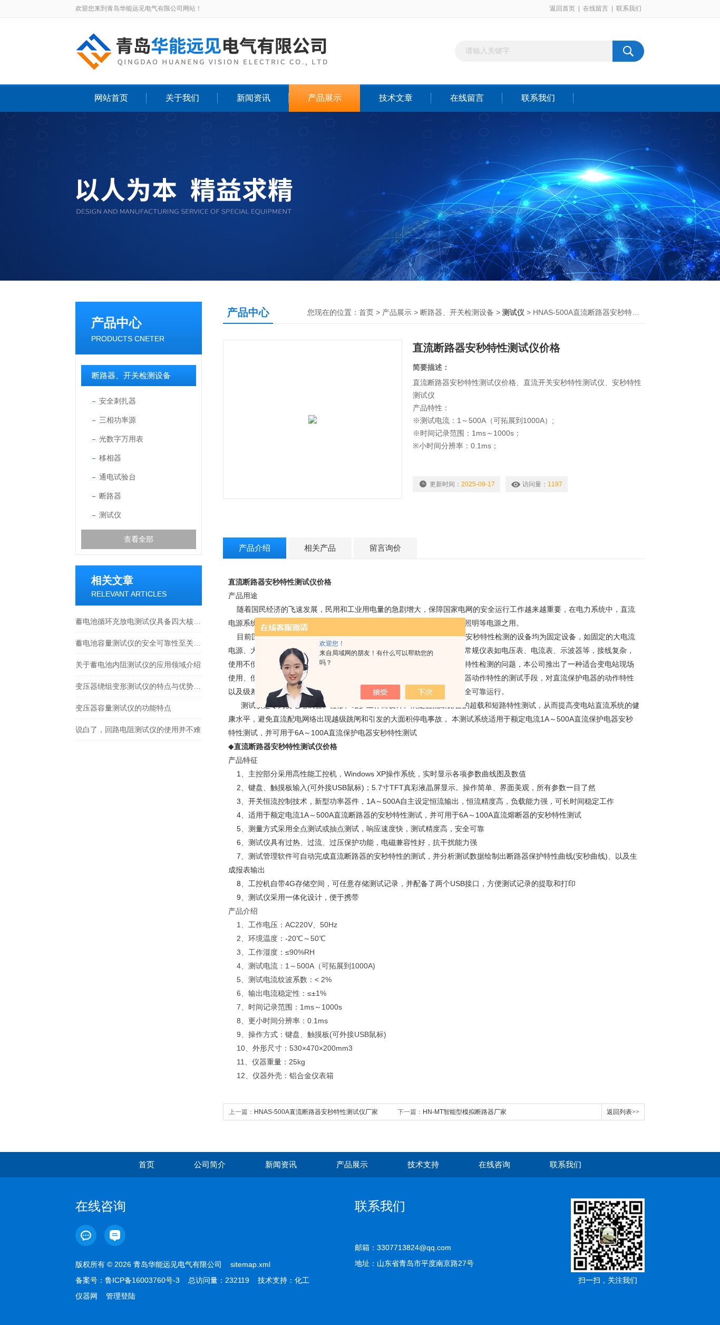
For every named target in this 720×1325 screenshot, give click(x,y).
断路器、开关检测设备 (131, 375)
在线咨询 (494, 1164)
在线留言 (595, 8)
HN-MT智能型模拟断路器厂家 (465, 1112)
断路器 (110, 496)
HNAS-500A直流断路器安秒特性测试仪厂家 (316, 1112)
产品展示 (325, 97)
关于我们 (182, 97)
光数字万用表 (121, 439)
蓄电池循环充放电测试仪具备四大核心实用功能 (138, 621)
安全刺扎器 (117, 401)
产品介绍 (254, 547)
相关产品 (320, 547)
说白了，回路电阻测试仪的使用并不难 (138, 729)
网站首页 (111, 97)
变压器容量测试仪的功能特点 (123, 708)
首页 (366, 312)
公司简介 (210, 1164)
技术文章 (396, 97)
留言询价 (385, 547)
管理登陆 (120, 1296)
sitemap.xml (250, 1264)
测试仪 (110, 515)
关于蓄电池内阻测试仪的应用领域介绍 (138, 664)
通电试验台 (117, 477)
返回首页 (562, 8)
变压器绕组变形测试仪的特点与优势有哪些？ (138, 686)
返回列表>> (623, 1112)
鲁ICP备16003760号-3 (142, 1280)
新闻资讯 (253, 97)
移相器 (110, 458)
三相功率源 (117, 420)
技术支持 (423, 1164)
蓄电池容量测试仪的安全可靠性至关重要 (138, 643)
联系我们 (628, 8)
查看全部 (138, 539)
